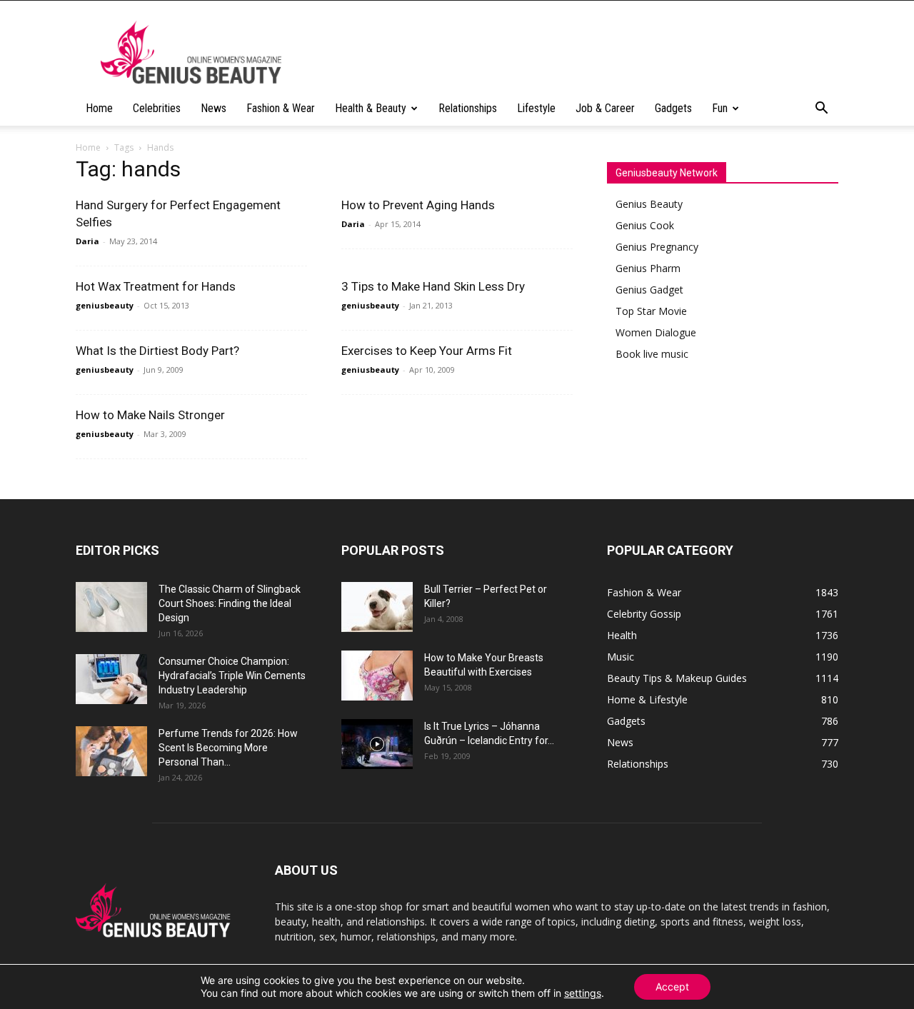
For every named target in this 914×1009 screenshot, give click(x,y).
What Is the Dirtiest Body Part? (157, 350)
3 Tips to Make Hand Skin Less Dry (433, 286)
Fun (720, 108)
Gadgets (673, 108)
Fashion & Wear (280, 108)
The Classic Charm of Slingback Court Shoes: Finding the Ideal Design (230, 603)
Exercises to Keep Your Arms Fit (426, 350)
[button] (821, 109)
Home (99, 108)
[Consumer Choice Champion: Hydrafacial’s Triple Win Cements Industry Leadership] (111, 679)
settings (582, 993)
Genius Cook (645, 225)
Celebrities (157, 108)
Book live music (652, 354)
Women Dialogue (656, 332)
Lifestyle (536, 108)
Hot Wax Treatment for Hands (156, 286)
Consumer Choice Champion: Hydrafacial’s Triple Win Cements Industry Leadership (232, 676)
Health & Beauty (370, 108)
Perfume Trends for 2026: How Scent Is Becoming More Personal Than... (228, 748)
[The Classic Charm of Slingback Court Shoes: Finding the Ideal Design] (111, 607)
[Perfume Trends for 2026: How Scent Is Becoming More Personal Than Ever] (111, 751)
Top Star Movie (651, 311)
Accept (672, 986)
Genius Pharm (648, 268)
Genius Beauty (649, 204)
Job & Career (605, 108)
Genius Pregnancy (657, 246)
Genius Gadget (649, 289)
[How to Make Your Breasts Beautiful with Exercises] (377, 676)
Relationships (467, 108)
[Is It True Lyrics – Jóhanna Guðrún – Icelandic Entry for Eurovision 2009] (377, 744)
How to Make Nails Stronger (150, 415)
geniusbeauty (105, 305)
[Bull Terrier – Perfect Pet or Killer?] (377, 607)
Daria (87, 241)
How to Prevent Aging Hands (418, 205)
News (213, 108)
